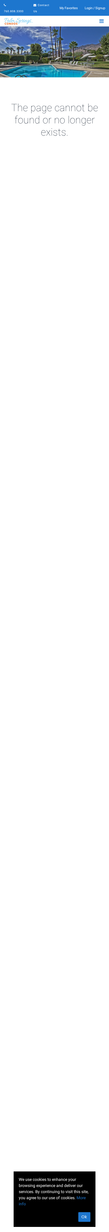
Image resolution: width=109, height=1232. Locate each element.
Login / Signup (95, 8)
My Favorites (69, 8)
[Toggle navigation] (101, 21)
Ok (84, 1217)
